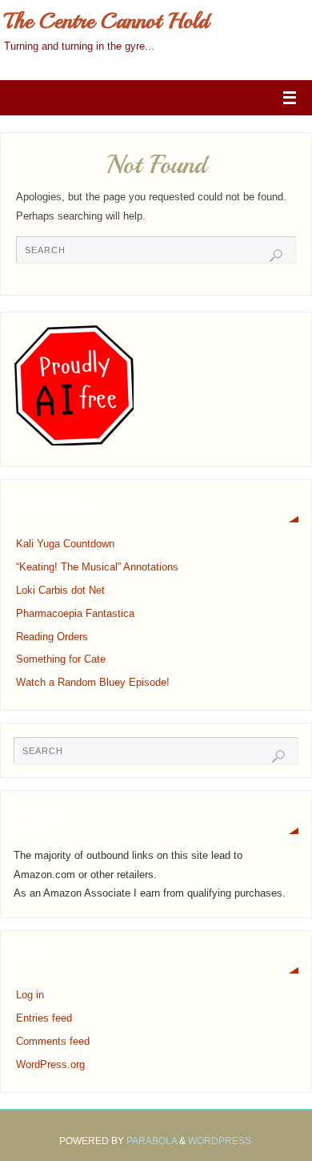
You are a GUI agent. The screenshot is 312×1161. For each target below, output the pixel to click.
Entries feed (44, 1018)
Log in (30, 995)
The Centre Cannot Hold (106, 21)
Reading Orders (52, 637)
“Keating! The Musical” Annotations (97, 567)
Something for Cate (61, 659)
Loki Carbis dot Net (60, 590)
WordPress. (221, 1141)
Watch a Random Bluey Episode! (93, 682)
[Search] (276, 256)
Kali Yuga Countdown (65, 544)
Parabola (151, 1141)
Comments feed (53, 1041)
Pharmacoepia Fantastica (75, 613)
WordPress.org (50, 1064)
